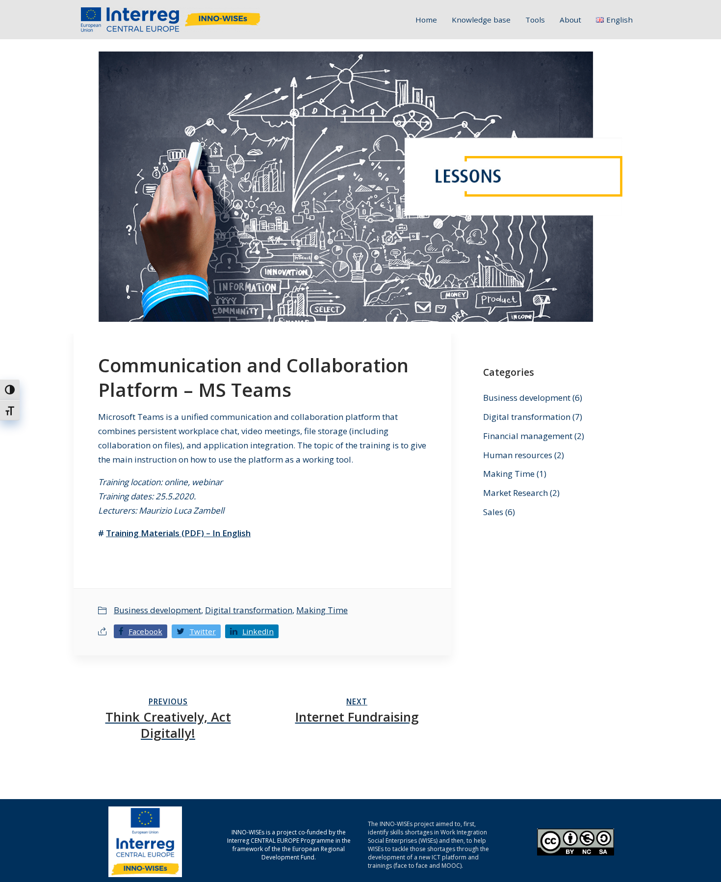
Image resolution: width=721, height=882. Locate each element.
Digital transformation (248, 610)
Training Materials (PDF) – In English (178, 533)
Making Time (322, 610)
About (570, 20)
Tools (535, 20)
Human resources (517, 455)
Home (426, 20)
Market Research (515, 492)
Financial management (527, 435)
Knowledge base (481, 20)
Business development (157, 610)
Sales (493, 512)
